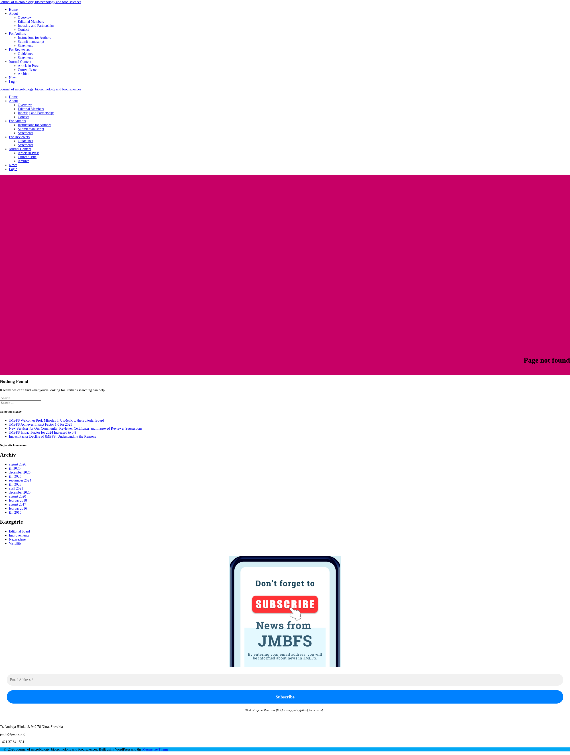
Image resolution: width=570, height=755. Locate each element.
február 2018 (18, 500)
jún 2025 (15, 476)
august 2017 (17, 504)
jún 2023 (15, 484)
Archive (23, 74)
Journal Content (20, 61)
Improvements (19, 535)
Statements (25, 45)
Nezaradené (17, 539)
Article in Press (28, 65)
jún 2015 (15, 512)
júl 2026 (14, 468)
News (13, 78)
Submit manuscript (31, 41)
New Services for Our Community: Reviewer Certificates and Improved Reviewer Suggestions (75, 428)
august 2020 (17, 496)
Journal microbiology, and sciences (40, 2)
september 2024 (20, 480)
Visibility (15, 543)
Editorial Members (31, 21)
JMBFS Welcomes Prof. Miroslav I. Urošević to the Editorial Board (56, 420)
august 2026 (17, 464)
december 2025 (20, 472)
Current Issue (27, 69)
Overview (25, 17)
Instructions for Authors (34, 37)
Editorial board (19, 531)
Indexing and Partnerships (36, 25)
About (13, 13)
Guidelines (25, 53)
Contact (23, 29)
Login (13, 82)
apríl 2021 (16, 488)
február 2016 (18, 508)
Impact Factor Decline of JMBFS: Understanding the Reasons (52, 436)
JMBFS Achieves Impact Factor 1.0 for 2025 (40, 424)
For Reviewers (19, 49)
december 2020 (20, 492)
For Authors (17, 33)
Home (13, 9)
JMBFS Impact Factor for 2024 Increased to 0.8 (42, 432)
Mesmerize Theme (155, 749)
